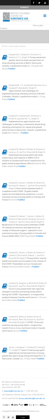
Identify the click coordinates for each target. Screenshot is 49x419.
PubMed (11, 69)
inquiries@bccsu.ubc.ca (13, 391)
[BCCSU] (16, 17)
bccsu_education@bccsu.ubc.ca (32, 398)
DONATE (24, 7)
